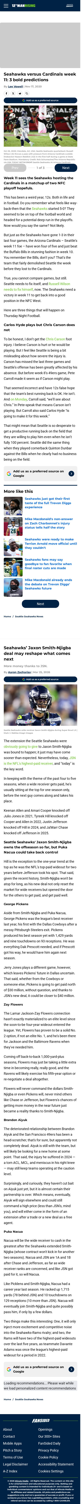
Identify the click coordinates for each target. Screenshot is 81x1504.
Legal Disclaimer (15, 1464)
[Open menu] (6, 5)
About (7, 1429)
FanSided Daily (49, 1443)
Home (7, 616)
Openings (45, 1429)
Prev (15, 168)
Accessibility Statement (56, 1464)
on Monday (19, 399)
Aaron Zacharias (19, 672)
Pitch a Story (12, 1450)
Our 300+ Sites (49, 1436)
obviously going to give (21, 747)
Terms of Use (13, 1457)
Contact (9, 1436)
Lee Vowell (15, 86)
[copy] (26, 93)
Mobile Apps (12, 1443)
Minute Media (21, 1481)
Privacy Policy (48, 1450)
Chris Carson (55, 339)
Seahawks (39, 209)
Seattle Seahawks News (29, 616)
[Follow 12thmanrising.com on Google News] (71, 473)
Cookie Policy (48, 1457)
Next (66, 168)
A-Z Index (10, 1471)
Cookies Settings (50, 1471)
